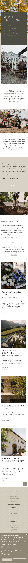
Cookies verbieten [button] (19, 560)
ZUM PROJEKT (5, 312)
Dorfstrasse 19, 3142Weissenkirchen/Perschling (14, 525)
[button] (14, 557)
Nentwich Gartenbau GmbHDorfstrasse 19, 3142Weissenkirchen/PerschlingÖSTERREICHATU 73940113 (14, 498)
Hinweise (15, 544)
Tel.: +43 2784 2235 (14, 527)
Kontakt (18, 3)
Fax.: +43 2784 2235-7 (14, 529)
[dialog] (14, 548)
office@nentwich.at (14, 531)
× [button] (26, 534)
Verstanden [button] (6, 560)
